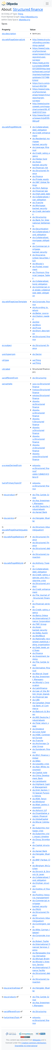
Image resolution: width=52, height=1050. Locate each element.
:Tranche (37, 202)
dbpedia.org (24, 19)
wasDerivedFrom (12, 465)
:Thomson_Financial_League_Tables (41, 275)
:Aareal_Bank (39, 512)
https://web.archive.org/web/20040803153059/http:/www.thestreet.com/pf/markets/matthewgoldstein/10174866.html (41, 71)
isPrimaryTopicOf (11, 483)
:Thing (36, 360)
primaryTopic (12, 1017)
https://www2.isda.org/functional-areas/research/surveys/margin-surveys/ (41, 95)
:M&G (36, 761)
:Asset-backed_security (39, 163)
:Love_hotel (39, 731)
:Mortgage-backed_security (39, 207)
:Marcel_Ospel (40, 673)
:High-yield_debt (41, 193)
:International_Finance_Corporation (41, 620)
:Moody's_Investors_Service (40, 963)
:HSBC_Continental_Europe (41, 736)
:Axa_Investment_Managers (41, 502)
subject (7, 345)
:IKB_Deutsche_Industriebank (41, 508)
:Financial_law (40, 191)
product (9, 494)
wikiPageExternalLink (13, 39)
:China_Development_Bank (40, 777)
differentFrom (10, 378)
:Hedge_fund (39, 159)
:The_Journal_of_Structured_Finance (41, 598)
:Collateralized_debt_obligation (40, 128)
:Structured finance (38, 404)
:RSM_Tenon (39, 798)
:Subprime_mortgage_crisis (40, 829)
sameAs (7, 383)
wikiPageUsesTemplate (14, 301)
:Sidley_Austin (40, 633)
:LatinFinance (39, 688)
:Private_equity (40, 179)
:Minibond (38, 801)
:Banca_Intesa (40, 615)
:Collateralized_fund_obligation (41, 233)
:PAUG (36, 909)
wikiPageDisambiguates (15, 530)
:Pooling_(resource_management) (41, 896)
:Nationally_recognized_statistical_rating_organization (41, 641)
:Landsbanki (39, 781)
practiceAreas (12, 988)
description (9, 33)
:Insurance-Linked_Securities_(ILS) (41, 258)
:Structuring (39, 217)
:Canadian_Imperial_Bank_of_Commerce (41, 705)
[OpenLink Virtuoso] (11, 1033)
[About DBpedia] (9, 3)
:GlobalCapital (40, 819)
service (9, 518)
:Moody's (38, 263)
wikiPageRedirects (14, 536)
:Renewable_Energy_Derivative (41, 954)
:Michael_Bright (40, 958)
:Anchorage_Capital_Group (40, 745)
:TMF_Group (39, 624)
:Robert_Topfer (40, 941)
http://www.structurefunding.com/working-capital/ (41, 42)
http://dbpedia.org (28, 16)
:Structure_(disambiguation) (41, 528)
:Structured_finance (40, 486)
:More (36, 325)
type (5, 360)
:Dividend (38, 729)
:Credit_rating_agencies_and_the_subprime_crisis (41, 577)
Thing (20, 13)
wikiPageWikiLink (11, 127)
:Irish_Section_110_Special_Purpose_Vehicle (40, 793)
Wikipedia (37, 1040)
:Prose (36, 327)
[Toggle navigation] (47, 3)
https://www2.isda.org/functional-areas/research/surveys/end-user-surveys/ (41, 54)
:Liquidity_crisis (40, 763)
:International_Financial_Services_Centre (41, 947)
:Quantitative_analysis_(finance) (40, 815)
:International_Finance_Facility (41, 969)
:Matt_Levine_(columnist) (40, 806)
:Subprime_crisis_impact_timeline (40, 835)
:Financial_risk (40, 167)
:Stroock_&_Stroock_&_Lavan (41, 873)
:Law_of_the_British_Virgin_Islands (40, 692)
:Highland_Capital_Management (41, 785)
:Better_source (40, 313)
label (6, 369)
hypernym (8, 354)
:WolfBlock (38, 635)
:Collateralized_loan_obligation (41, 198)
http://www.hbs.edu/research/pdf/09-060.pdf (41, 118)
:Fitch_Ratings (40, 188)
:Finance (37, 176)
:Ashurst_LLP (39, 810)
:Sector (37, 354)
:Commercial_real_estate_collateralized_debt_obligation (41, 291)
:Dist (35, 322)
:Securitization (40, 228)
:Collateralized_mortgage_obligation (40, 240)
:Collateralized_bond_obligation (40, 282)
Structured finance (28, 9)
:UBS (36, 699)
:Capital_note (39, 772)
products (10, 996)
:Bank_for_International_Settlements (41, 223)
